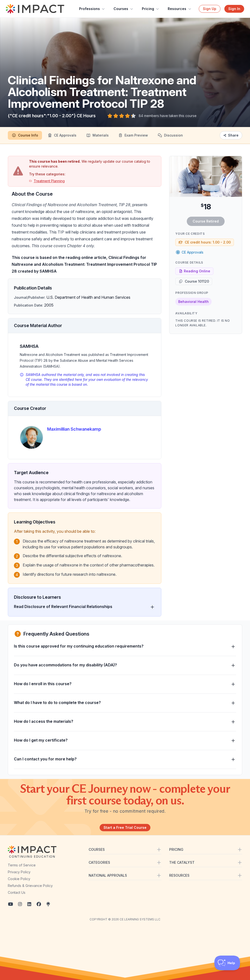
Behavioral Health (193, 301)
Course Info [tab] (28, 135)
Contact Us (16, 892)
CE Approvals (192, 252)
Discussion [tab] (173, 135)
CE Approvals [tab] (65, 135)
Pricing (148, 9)
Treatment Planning (49, 181)
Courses (121, 9)
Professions (89, 9)
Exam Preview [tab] (136, 135)
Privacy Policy (19, 872)
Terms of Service (22, 865)
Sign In (234, 9)
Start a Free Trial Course (125, 827)
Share (233, 135)
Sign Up (209, 9)
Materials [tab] (101, 135)
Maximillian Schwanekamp (74, 429)
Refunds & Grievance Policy (30, 886)
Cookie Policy (19, 879)
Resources (177, 9)
